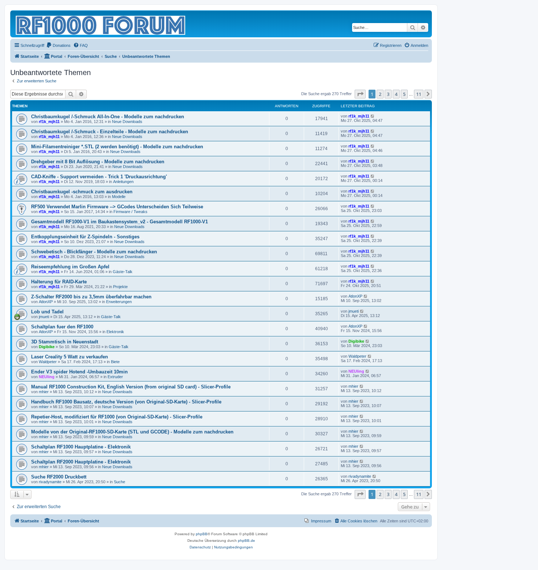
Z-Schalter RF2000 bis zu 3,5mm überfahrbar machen (91, 296)
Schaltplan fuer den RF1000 (62, 326)
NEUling (47, 377)
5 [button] (404, 94)
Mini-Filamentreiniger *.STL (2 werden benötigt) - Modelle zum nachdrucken (117, 146)
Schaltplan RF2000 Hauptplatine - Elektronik (81, 462)
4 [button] (396, 94)
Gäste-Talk (122, 271)
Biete (115, 361)
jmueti (44, 316)
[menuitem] (58, 45)
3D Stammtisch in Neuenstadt (64, 341)
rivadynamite (50, 482)
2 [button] (380, 94)
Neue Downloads (127, 121)
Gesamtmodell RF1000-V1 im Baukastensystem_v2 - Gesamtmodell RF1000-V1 (119, 221)
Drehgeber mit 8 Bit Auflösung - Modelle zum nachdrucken (97, 161)
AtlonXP (46, 301)
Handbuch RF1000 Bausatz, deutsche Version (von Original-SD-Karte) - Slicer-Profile (126, 402)
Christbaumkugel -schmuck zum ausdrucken (81, 191)
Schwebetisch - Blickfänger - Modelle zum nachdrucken (94, 251)
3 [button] (388, 94)
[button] (360, 94)
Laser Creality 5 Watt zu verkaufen (69, 356)
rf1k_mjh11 (49, 121)
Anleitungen (123, 181)
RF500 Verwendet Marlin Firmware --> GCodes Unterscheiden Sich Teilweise (117, 206)
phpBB (202, 534)
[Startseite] (101, 24)
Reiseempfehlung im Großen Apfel (70, 266)
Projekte (120, 286)
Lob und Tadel (47, 311)
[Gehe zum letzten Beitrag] (372, 116)
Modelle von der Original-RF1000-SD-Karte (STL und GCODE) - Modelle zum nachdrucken (132, 432)
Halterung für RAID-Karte (59, 281)
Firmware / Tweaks (130, 211)
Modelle (119, 196)
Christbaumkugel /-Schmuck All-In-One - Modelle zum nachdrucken (107, 116)
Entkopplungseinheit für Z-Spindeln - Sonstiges (85, 236)
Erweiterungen (119, 301)
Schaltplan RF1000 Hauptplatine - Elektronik (81, 447)
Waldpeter (48, 361)
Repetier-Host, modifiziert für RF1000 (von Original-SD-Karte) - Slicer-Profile (116, 417)
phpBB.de (246, 541)
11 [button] (418, 94)
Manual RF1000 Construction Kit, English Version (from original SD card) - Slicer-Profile (131, 387)
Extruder (115, 377)
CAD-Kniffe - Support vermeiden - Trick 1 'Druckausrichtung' (99, 176)
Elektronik (115, 331)
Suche (119, 482)
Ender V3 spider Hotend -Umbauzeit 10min (79, 372)
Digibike (47, 346)
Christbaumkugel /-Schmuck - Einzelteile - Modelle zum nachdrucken (109, 131)
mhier (44, 392)
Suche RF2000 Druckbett (58, 477)
